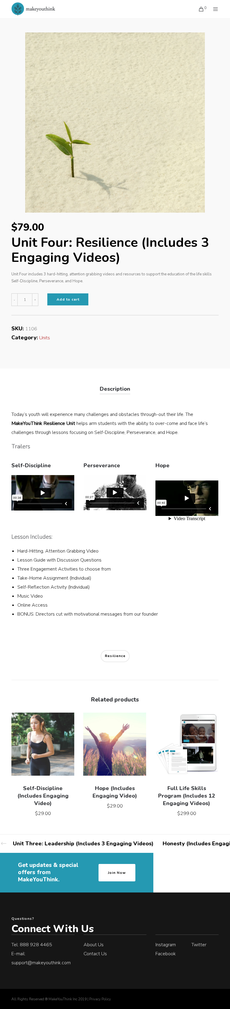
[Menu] (213, 9)
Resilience (115, 655)
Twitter (198, 944)
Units (44, 338)
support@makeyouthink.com (41, 962)
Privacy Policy (100, 999)
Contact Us (95, 953)
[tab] (115, 389)
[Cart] (198, 9)
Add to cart (68, 299)
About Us (94, 944)
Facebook (165, 953)
